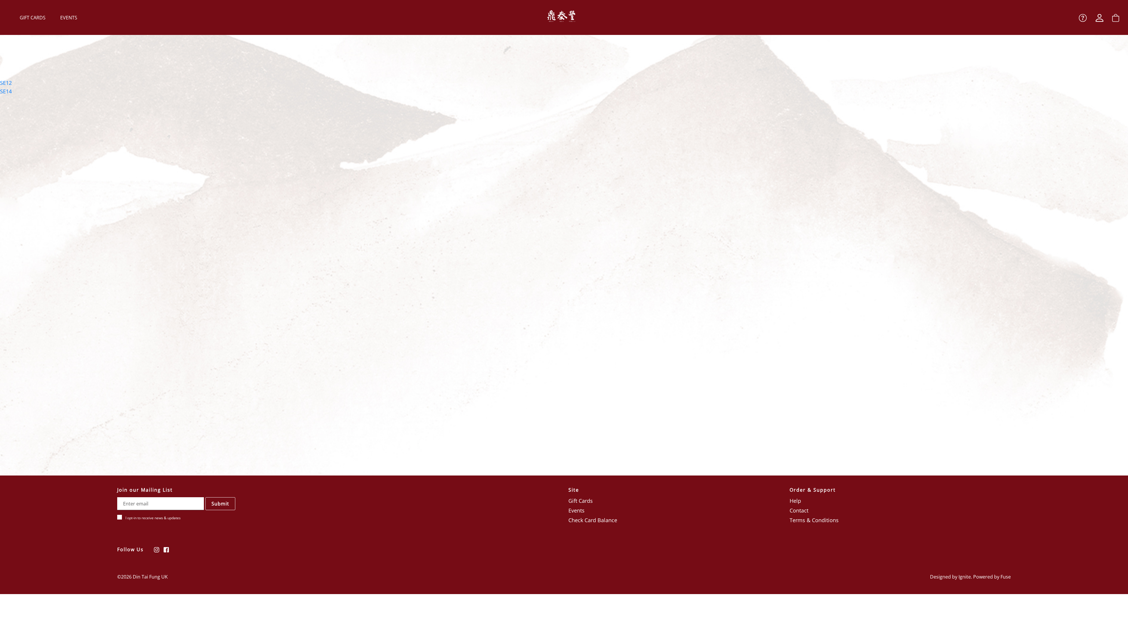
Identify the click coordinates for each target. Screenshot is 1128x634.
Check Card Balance (592, 520)
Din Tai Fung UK (150, 577)
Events (68, 18)
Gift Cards (33, 18)
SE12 (6, 82)
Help (795, 500)
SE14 (6, 91)
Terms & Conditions (814, 520)
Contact (799, 510)
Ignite (965, 577)
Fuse (1006, 577)
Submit (220, 503)
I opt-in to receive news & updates (153, 517)
